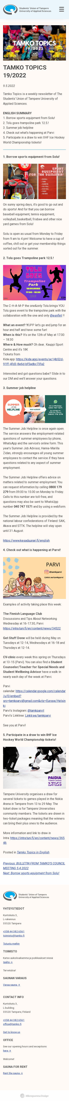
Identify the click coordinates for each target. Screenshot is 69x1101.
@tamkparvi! (36, 710)
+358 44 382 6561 (14, 931)
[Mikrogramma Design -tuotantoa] (34, 1095)
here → (7, 1050)
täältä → (8, 962)
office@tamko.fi (12, 1024)
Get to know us (11, 1032)
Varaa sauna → (11, 984)
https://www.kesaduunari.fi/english (26, 540)
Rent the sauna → (13, 1073)
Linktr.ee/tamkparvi (38, 715)
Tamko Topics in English (33, 852)
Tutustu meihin (11, 943)
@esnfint (56, 315)
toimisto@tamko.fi (14, 935)
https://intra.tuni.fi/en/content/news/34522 (32, 628)
